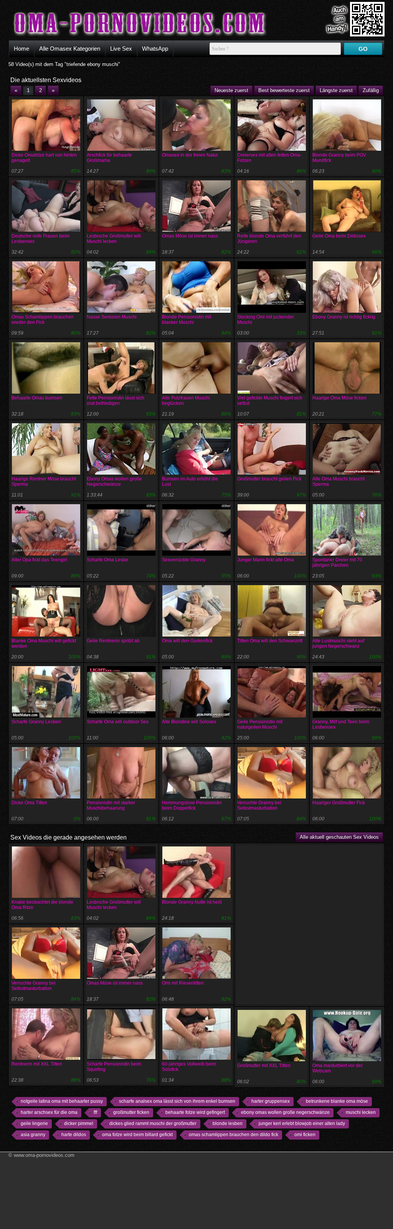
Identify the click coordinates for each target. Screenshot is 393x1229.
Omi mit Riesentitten (183, 983)
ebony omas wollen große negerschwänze (285, 1112)
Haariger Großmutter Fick (338, 802)
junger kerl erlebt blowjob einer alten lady (302, 1123)
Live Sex (121, 48)
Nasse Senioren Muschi (112, 317)
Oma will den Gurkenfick (187, 640)
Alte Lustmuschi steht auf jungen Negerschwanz (338, 643)
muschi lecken (361, 1112)
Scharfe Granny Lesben (36, 721)
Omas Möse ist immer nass (190, 236)
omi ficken (304, 1134)
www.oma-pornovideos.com (44, 1155)
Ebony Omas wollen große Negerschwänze (114, 481)
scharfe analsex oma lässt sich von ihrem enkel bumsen (177, 1101)
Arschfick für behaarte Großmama (109, 157)
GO (363, 49)
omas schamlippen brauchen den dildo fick (233, 1134)
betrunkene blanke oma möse (337, 1101)
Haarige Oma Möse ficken (339, 398)
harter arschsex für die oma (49, 1112)
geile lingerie (34, 1123)
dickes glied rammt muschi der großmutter (152, 1123)
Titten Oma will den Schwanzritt (269, 640)
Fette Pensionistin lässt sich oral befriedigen (115, 400)
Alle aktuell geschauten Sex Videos (339, 837)
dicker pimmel (78, 1123)
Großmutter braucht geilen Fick (269, 479)
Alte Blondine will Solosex (189, 721)
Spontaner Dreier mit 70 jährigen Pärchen (337, 562)
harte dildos (73, 1134)
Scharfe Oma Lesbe (107, 560)
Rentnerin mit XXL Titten (37, 1064)
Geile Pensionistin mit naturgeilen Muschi (259, 724)
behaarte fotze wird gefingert (195, 1112)
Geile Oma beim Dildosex (339, 236)
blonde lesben (228, 1123)
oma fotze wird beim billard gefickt (137, 1134)
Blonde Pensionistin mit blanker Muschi (186, 319)
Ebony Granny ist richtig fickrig (343, 317)
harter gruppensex (270, 1101)
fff (95, 1112)
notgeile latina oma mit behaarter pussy (62, 1101)
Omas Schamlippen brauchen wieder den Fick (43, 319)
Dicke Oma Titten (29, 802)
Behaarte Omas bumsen (37, 398)
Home (21, 48)
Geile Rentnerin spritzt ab (113, 640)
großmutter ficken (131, 1112)
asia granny (33, 1134)
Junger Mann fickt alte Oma (265, 560)
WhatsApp (155, 48)
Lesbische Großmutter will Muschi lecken (114, 238)
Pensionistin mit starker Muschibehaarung (111, 805)
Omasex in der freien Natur (190, 155)
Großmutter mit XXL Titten (264, 1065)
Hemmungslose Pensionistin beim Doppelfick (192, 805)
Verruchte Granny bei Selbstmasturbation (259, 805)
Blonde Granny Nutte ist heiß (192, 902)
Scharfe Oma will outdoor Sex (118, 721)
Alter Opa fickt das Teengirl (39, 560)
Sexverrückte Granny (184, 560)
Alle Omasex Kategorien (69, 48)
